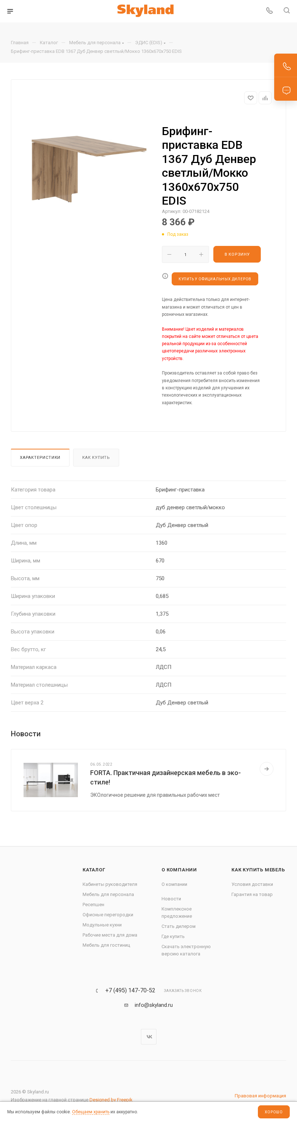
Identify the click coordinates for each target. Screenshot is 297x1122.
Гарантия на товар (252, 894)
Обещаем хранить (90, 1111)
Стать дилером (179, 926)
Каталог (94, 869)
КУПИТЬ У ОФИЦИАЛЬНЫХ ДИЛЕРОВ (215, 279)
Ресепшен (93, 904)
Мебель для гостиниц (106, 945)
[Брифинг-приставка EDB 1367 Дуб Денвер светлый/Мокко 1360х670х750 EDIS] (88, 174)
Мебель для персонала (108, 894)
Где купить (173, 936)
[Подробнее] (266, 769)
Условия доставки (252, 884)
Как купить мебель (258, 869)
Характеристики (40, 457)
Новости (171, 898)
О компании (179, 869)
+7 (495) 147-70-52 (130, 990)
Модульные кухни (102, 925)
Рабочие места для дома (110, 935)
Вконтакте (148, 1036)
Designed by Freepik (111, 1099)
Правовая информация (260, 1095)
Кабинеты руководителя (110, 884)
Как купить (96, 457)
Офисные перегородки (108, 914)
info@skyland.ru (154, 1005)
